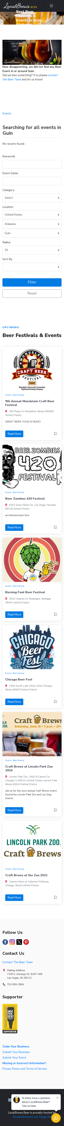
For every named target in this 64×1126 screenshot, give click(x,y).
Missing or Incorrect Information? (24, 1063)
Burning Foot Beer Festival (25, 592)
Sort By (7, 259)
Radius (6, 242)
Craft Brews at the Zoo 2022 (26, 875)
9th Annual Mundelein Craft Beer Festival (29, 403)
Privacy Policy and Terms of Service (24, 1069)
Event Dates (10, 173)
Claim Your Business (15, 1046)
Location (7, 207)
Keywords (8, 156)
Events (8, 395)
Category (8, 190)
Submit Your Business (16, 1052)
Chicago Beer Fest (18, 679)
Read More (14, 434)
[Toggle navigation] (51, 6)
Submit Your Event (14, 1058)
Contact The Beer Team (17, 962)
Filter (32, 282)
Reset (32, 293)
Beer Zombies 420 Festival (25, 498)
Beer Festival (18, 395)
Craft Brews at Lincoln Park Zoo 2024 (29, 768)
